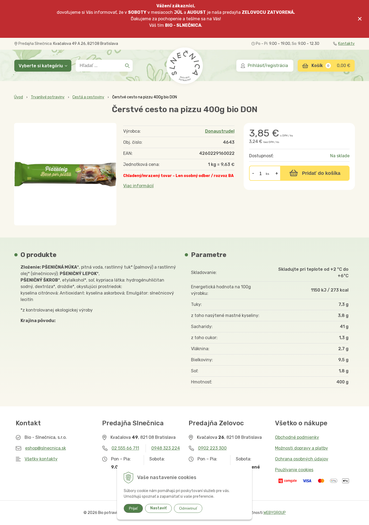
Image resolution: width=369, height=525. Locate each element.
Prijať (133, 508)
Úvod (18, 97)
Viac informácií (138, 185)
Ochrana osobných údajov (301, 459)
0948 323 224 (165, 448)
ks (267, 174)
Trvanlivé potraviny (48, 97)
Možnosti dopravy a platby (301, 448)
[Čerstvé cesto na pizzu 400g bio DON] (65, 174)
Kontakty (346, 43)
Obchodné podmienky (297, 437)
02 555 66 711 (125, 448)
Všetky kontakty (41, 459)
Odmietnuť (188, 508)
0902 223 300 (212, 448)
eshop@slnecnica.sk (45, 448)
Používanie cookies (294, 469)
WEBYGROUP (274, 512)
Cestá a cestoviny (88, 97)
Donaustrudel (219, 131)
